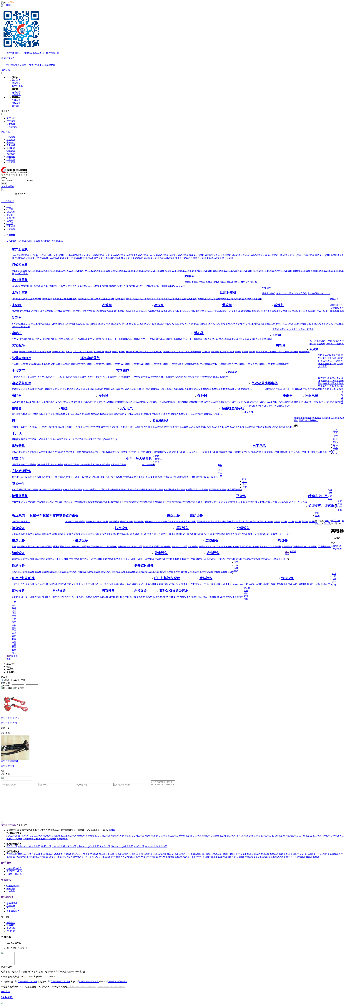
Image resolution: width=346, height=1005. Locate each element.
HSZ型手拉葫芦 (28, 377)
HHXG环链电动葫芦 (146, 364)
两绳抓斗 (16, 427)
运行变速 (71, 389)
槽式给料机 (96, 559)
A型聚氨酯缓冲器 (247, 339)
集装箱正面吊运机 (176, 286)
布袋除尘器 (189, 559)
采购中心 (10, 142)
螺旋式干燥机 (310, 546)
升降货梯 (118, 477)
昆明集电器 (184, 836)
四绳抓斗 (25, 427)
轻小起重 (314, 349)
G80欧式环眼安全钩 (161, 452)
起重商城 (10, 139)
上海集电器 (70, 836)
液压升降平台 (81, 477)
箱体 (113, 389)
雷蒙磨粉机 (202, 521)
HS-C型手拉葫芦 (44, 377)
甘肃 (330, 496)
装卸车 (202, 572)
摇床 (14, 546)
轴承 (178, 584)
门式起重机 (23, 241)
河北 (335, 442)
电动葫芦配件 (314, 293)
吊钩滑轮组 (234, 311)
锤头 (156, 584)
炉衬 (223, 584)
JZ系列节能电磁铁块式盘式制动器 (81, 324)
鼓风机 (207, 584)
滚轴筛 (24, 534)
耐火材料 (215, 584)
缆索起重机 (192, 298)
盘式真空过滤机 (267, 546)
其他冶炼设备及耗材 (308, 420)
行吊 (189, 271)
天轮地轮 (215, 351)
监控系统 (77, 351)
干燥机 (278, 546)
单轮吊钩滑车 (43, 464)
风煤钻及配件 (120, 584)
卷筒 (59, 389)
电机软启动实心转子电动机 (127, 339)
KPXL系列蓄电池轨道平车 (108, 489)
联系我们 (10, 925)
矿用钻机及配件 (265, 406)
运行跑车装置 (50, 389)
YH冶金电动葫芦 (59, 364)
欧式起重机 (57, 241)
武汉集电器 (254, 836)
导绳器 (133, 389)
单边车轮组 (36, 311)
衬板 (161, 584)
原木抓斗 (53, 427)
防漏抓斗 (139, 427)
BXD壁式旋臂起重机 (118, 502)
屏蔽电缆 (104, 414)
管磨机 (218, 521)
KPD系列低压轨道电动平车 (25, 489)
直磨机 (284, 521)
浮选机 (179, 534)
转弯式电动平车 (140, 489)
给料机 (140, 559)
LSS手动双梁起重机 (74, 255)
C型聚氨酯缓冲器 (264, 339)
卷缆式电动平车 (155, 489)
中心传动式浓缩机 (251, 559)
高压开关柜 (156, 351)
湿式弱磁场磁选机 (162, 546)
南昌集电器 (127, 836)
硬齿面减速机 (309, 311)
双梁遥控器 (252, 402)
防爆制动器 (58, 324)
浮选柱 (204, 534)
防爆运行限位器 (310, 389)
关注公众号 (29, 61)
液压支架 (185, 521)
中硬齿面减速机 (295, 311)
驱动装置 (185, 351)
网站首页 (10, 137)
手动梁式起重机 (198, 258)
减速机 (216, 282)
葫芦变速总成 (18, 389)
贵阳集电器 (229, 836)
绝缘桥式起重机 (196, 255)
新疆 (339, 504)
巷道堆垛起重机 (167, 258)
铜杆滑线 (193, 402)
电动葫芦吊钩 (202, 311)
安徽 (157, 462)
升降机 (26, 477)
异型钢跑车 (114, 414)
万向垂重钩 (44, 452)
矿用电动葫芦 (73, 364)
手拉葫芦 (293, 293)
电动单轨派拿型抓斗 (99, 427)
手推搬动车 (128, 477)
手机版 (31, 29)
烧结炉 (266, 584)
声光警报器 (195, 351)
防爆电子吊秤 (326, 452)
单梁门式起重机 (19, 271)
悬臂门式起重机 (284, 271)
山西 (335, 450)
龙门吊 (168, 271)
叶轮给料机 (62, 559)
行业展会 (10, 156)
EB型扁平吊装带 (210, 452)
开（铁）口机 (27, 597)
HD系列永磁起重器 (212, 427)
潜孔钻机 (108, 584)
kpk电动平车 (89, 489)
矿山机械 (232, 372)
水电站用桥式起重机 (159, 255)
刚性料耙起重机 (113, 258)
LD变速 (230, 351)
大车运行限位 (171, 414)
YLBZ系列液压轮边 (133, 324)
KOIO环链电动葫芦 (126, 364)
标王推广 (10, 118)
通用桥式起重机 (182, 258)
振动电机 (56, 351)
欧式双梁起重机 (254, 298)
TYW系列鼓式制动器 (218, 324)
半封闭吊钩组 (215, 311)
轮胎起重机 (58, 298)
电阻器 (17, 395)
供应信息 (335, 520)
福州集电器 (116, 836)
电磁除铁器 (80, 546)
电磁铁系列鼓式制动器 (176, 324)
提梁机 (138, 298)
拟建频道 (10, 154)
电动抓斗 (34, 427)
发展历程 (10, 928)
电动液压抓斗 (82, 427)
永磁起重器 (157, 427)
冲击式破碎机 (126, 521)
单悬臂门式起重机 (319, 271)
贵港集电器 (93, 846)
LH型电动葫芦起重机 (94, 255)
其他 (279, 584)
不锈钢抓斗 (115, 427)
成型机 (70, 597)
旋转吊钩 (172, 311)
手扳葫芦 (16, 377)
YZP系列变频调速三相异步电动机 (157, 339)
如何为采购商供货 (15, 874)
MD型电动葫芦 (138, 377)
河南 (335, 430)
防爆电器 (334, 305)
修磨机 (91, 597)
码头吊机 (140, 286)
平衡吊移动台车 (280, 502)
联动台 (338, 402)
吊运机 (92, 298)
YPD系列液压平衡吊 (298, 502)
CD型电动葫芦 (123, 377)
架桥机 (26, 298)
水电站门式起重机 (119, 271)
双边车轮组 (25, 311)
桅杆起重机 (203, 298)
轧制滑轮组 (257, 311)
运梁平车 (331, 363)
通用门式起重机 (204, 271)
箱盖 (118, 389)
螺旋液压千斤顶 (28, 439)
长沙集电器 (266, 836)
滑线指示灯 (44, 414)
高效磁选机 (148, 546)
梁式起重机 (227, 258)
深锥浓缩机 (266, 559)
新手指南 (6, 862)
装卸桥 (149, 271)
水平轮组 (58, 311)
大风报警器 (55, 414)
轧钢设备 (326, 418)
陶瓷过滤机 (152, 534)
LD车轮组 (79, 311)
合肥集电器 (104, 836)
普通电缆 (86, 414)
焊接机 (137, 597)
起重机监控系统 (306, 329)
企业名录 (10, 145)
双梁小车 (206, 351)
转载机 (217, 572)
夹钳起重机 (88, 258)
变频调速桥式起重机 (179, 255)
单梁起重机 (31, 258)
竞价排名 (10, 908)
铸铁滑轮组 (268, 311)
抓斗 (312, 341)
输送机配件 (17, 572)
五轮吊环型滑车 (102, 464)
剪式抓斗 (62, 427)
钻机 (101, 584)
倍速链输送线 (48, 572)
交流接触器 (132, 414)
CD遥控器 (216, 402)
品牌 (23, 680)
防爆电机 (178, 339)
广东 (335, 433)
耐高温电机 (228, 389)
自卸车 (177, 572)
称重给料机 (85, 559)
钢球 (166, 584)
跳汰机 (56, 546)
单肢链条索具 (241, 452)
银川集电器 (207, 836)
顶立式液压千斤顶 (92, 439)
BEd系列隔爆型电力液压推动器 (309, 324)
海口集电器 (16, 838)
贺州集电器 (127, 846)
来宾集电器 (150, 846)
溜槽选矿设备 (45, 546)
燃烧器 (273, 584)
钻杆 (37, 584)
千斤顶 (329, 341)
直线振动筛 (63, 534)
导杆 (139, 389)
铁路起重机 (214, 298)
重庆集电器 (173, 836)
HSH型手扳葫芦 (94, 377)
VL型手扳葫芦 (109, 377)
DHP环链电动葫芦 (89, 364)
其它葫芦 (302, 293)
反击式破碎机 (78, 521)
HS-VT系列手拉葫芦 (62, 377)
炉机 (201, 584)
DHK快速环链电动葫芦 (185, 364)
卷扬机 (99, 298)
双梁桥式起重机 (322, 255)
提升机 (340, 343)
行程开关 (130, 351)
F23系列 (271, 402)
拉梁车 (340, 363)
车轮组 (188, 282)
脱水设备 (334, 380)
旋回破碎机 (114, 521)
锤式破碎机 (102, 521)
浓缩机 (239, 559)
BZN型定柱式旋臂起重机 (140, 502)
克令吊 (75, 286)
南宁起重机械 (7, 766)
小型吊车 (168, 477)
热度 (8, 666)
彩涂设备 (239, 597)
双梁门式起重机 (179, 271)
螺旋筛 (79, 534)
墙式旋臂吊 (30, 502)
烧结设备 (298, 418)
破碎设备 (322, 378)
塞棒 (290, 584)
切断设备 (335, 418)
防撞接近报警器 (30, 414)
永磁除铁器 (136, 546)
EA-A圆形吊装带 (194, 452)
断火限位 (146, 389)
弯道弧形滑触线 (165, 402)
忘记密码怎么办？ (15, 871)
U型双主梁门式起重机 (73, 271)
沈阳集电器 (59, 836)
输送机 (38, 572)
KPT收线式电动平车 (72, 489)
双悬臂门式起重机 (301, 271)
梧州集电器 (46, 846)
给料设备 (322, 389)
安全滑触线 (151, 402)
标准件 (122, 351)
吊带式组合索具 (73, 452)
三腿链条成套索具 (108, 452)
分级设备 (327, 383)
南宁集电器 (161, 836)
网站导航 (5, 132)
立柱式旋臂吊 (18, 502)
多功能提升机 (148, 464)
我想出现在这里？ (9, 825)
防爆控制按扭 (282, 389)
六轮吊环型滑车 (118, 464)
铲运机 (210, 572)
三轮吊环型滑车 (71, 464)
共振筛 (93, 534)
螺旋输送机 (83, 572)
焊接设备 (140, 590)
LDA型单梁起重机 (20, 255)
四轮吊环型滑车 (87, 464)
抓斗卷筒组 (130, 311)
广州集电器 (28, 838)
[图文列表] (18, 688)
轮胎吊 (171, 298)
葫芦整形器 (246, 389)
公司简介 (10, 922)
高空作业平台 (48, 477)
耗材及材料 (174, 597)
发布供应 (16, 80)
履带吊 (150, 298)
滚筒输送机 (60, 572)
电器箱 (123, 414)
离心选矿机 (22, 546)
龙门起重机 (158, 271)
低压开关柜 (168, 351)
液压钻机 (89, 584)
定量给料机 (51, 559)
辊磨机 (211, 521)
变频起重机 (42, 258)
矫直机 (84, 597)
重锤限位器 (99, 351)
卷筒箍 (151, 311)
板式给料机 (28, 559)
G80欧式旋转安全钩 (126, 452)
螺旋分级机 (253, 534)
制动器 (223, 282)
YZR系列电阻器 (91, 402)
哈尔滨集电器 (242, 836)
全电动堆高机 (179, 477)
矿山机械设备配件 (282, 406)
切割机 (112, 597)
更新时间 (10, 672)
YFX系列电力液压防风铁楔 (111, 324)
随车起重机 (47, 298)
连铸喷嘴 (302, 584)
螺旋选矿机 (33, 546)
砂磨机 (246, 521)
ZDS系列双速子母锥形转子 (101, 339)
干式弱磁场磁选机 (95, 546)
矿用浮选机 (188, 534)
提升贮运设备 (250, 406)
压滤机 (136, 534)
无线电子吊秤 (299, 452)
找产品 (9, 209)
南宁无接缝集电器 (9, 761)
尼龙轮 (99, 311)
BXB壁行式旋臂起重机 (207, 502)
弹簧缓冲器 (212, 339)
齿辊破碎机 (161, 521)
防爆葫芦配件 (191, 389)
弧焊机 (151, 597)
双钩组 (164, 311)
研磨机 (232, 521)
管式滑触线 (108, 402)
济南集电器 (139, 836)
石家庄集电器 (35, 836)
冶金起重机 (54, 258)
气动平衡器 (270, 351)
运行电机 (39, 389)
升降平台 (213, 477)
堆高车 (162, 572)
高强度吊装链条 (57, 452)
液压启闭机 (108, 298)
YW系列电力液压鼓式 (154, 324)
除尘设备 (331, 389)
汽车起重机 (120, 298)
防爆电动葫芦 (268, 293)
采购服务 (6, 880)
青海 (330, 498)
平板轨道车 (126, 489)
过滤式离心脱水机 (167, 534)
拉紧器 (223, 351)
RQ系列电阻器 (33, 402)
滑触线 (335, 308)
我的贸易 (5, 70)
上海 (339, 510)
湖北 (220, 470)
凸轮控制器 (328, 402)
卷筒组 (195, 282)
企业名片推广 (12, 911)
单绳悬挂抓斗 (127, 427)
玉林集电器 (104, 846)
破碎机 (68, 521)
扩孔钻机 (62, 584)
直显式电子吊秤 (271, 452)
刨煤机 (177, 521)
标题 (15, 680)
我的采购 (10, 891)
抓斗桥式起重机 (255, 255)
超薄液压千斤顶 (109, 439)
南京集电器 (82, 836)
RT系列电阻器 (47, 402)
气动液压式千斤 (75, 439)
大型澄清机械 (278, 559)
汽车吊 (157, 298)
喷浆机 (148, 572)
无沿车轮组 (47, 311)
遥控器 (202, 395)
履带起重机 (83, 298)
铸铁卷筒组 (119, 311)
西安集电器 (195, 836)
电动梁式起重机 (214, 258)
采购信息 (10, 218)
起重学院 (10, 159)
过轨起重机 (284, 255)
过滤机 (235, 546)
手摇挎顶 (16, 439)
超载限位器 (270, 389)
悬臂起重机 (230, 502)
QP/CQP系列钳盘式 (237, 324)
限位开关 (139, 351)
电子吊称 (259, 446)
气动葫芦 (325, 293)
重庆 (317, 515)
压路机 (155, 572)
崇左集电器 (161, 846)
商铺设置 (16, 100)
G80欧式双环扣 (144, 452)
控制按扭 (309, 402)
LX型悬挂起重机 (38, 255)
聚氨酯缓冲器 (200, 339)
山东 (335, 439)
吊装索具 (337, 341)
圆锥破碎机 (139, 521)
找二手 (9, 223)
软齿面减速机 (280, 311)
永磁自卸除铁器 (179, 546)
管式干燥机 (298, 546)
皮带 (192, 584)
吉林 (157, 456)
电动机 (230, 282)
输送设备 (18, 565)
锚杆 (129, 584)
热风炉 (259, 584)
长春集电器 (277, 836)
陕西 (330, 493)
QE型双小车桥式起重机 (137, 255)
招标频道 (10, 151)
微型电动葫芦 (167, 377)
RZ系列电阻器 (61, 402)
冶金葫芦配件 (204, 389)
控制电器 (311, 395)
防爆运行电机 (296, 389)
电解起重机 (137, 258)
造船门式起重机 (220, 271)
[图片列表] (6, 688)
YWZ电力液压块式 (21, 324)
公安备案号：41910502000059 (111, 986)
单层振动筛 (51, 534)
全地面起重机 (70, 298)
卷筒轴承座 (141, 311)
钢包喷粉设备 (313, 584)
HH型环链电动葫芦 (107, 364)
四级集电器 (299, 402)
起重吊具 (276, 335)
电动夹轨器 (292, 351)
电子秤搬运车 (313, 452)
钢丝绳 (165, 389)
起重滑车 (321, 343)
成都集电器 (315, 836)
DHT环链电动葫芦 (206, 364)
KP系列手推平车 (234, 489)
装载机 (224, 572)
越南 (14, 650)
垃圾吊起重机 (308, 255)
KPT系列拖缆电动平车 (174, 489)
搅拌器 (324, 584)
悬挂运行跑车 (196, 414)
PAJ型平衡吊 (253, 502)
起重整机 (10, 235)
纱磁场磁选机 (110, 546)
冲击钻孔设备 (18, 584)
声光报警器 (17, 414)
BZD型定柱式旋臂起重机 (76, 502)
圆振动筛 (16, 534)
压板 (44, 351)
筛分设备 (325, 380)
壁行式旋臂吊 (43, 502)
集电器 (335, 311)
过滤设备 (329, 386)
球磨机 (291, 521)
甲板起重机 (129, 286)
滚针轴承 (125, 389)
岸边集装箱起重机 (49, 286)
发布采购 (16, 92)
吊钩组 (202, 282)
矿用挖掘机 (139, 572)
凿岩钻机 (29, 584)
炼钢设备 (307, 418)
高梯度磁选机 (124, 546)
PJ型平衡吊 (241, 502)
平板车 (231, 572)
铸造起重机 (295, 255)
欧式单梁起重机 (239, 298)
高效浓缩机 (212, 559)
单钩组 (157, 311)
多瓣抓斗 (71, 427)
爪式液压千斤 (43, 439)
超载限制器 (156, 389)
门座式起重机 (65, 286)
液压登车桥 (94, 477)
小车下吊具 (331, 343)
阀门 (183, 584)
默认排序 (10, 664)
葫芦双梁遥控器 (239, 402)
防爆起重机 (225, 255)
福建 (220, 464)
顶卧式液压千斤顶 (59, 439)
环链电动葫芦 (282, 293)
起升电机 (29, 389)
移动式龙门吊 (318, 496)
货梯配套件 (87, 351)
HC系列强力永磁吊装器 (283, 427)
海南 (244, 479)
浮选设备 (182, 528)
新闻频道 (10, 148)
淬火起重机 (126, 258)
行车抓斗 (148, 427)
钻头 (97, 584)
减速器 (172, 584)
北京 (339, 507)
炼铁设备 (316, 418)
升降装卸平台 (106, 477)
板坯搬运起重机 (212, 255)
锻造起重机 (99, 258)
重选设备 (336, 383)
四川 (244, 481)
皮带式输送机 (156, 477)
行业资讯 (10, 226)
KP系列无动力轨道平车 (197, 489)
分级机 (287, 534)
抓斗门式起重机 (35, 271)
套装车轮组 (89, 311)
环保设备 (184, 597)
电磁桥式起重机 (270, 255)
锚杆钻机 (43, 584)
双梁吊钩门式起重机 (53, 271)
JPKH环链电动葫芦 (279, 364)
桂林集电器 (34, 846)
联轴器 (245, 351)
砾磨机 (253, 521)
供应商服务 (7, 897)
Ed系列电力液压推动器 (282, 324)
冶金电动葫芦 (18, 364)
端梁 (63, 351)
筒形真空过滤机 (213, 546)
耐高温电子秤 (286, 452)
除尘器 (180, 559)
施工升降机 (35, 298)
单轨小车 (32, 351)
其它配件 (245, 282)
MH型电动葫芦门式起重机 (97, 271)
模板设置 (16, 103)
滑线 (101, 402)
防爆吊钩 (181, 311)
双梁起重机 (20, 258)
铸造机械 (212, 597)
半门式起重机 (21, 273)
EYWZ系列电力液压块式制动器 (290, 857)
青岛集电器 (50, 838)
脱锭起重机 (76, 258)
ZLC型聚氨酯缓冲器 (228, 339)
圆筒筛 (72, 534)
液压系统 (322, 363)
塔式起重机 (17, 298)
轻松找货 (10, 888)
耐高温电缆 (217, 389)
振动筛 (86, 534)
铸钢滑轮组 (246, 311)
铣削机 (126, 597)
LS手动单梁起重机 (55, 255)
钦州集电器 (82, 846)
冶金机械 (248, 412)
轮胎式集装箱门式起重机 (265, 271)
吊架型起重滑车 (28, 464)
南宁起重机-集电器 (10, 718)
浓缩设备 (213, 553)
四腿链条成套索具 (90, 452)
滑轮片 (225, 311)
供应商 (9, 215)
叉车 (147, 477)
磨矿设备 (196, 515)
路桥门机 (130, 298)
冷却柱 (38, 597)
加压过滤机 (226, 546)
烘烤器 (252, 584)
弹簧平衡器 (258, 452)
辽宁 (335, 447)
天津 (317, 513)
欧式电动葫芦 (190, 377)
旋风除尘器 (160, 559)
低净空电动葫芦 (220, 377)
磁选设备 (81, 540)
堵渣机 (45, 597)
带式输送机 (117, 572)
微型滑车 (16, 464)
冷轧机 (63, 597)
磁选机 (202, 546)
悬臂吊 (221, 502)
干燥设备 (338, 386)
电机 (187, 584)
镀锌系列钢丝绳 (176, 389)
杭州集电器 (93, 836)
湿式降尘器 (201, 559)
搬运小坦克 (139, 477)
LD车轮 (15, 311)
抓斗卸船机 (161, 286)
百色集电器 (116, 846)
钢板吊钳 (16, 452)
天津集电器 (23, 836)
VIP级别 (10, 669)
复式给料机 (108, 559)
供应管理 (16, 83)
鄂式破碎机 (91, 521)
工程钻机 (71, 584)
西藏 (330, 490)
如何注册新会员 (14, 868)
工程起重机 (46, 241)
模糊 (6, 680)
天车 (194, 271)
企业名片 (10, 124)
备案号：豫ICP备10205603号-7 (81, 986)
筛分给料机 (130, 559)
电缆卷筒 (23, 351)
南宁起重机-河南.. (9, 723)
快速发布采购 (12, 885)
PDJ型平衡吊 (266, 502)
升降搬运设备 (324, 355)
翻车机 (184, 572)
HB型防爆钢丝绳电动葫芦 (37, 364)
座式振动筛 (33, 534)
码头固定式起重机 (20, 286)
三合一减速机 (323, 311)
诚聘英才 (10, 931)
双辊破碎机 (150, 521)
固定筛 (100, 534)
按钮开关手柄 (203, 402)
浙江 (335, 445)
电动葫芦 (266, 288)
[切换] (11, 2)
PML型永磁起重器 (231, 427)
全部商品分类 (7, 201)
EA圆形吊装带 (178, 452)
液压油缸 (16, 521)
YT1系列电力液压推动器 (259, 324)
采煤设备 (331, 378)
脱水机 (143, 534)
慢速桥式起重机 (239, 255)
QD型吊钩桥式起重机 (115, 255)
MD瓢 (237, 389)
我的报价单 (17, 86)
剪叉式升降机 (202, 477)
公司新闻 (16, 106)
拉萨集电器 (327, 836)
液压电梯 (191, 477)
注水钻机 (80, 584)
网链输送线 (94, 572)
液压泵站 (25, 521)
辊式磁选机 (193, 546)
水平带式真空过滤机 (249, 546)
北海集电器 (57, 846)
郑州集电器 (150, 836)
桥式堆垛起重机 (151, 258)
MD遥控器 (226, 402)
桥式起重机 (11, 241)
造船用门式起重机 (137, 271)
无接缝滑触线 (121, 402)
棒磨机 (260, 521)
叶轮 (197, 584)
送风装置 (16, 597)
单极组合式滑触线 (137, 402)
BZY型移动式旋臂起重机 (183, 502)
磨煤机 (312, 521)
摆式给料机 (119, 559)
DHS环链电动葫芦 (165, 364)
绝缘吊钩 (191, 311)
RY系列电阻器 (76, 402)
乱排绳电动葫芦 (204, 377)
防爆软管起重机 (116, 286)
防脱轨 (252, 351)
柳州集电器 (23, 846)
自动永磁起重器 (247, 427)
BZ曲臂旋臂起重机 (162, 502)
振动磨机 (268, 521)
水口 (295, 584)
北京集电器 (11, 836)
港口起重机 (34, 241)
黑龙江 (158, 459)
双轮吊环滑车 (56, 464)
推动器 (26, 326)
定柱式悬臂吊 (56, 502)
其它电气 (293, 329)
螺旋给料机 (17, 559)
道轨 (49, 351)
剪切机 (119, 597)
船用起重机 (35, 286)
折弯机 (56, 597)
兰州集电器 (218, 836)
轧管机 (98, 597)
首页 (8, 206)
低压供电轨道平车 (217, 489)
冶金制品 (163, 597)
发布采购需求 (7, 186)
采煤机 (170, 521)
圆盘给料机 (40, 559)
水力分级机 (242, 534)
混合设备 (202, 597)
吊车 (144, 298)
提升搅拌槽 (231, 534)
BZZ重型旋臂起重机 (98, 502)
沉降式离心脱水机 (123, 534)
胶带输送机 (28, 572)
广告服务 (10, 121)
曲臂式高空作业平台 (65, 477)
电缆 (286, 329)
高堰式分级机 (277, 534)
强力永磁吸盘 (181, 427)
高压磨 (305, 521)
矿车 (190, 572)
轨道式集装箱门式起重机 (240, 271)
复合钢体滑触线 (180, 402)
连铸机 (284, 584)
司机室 (69, 351)
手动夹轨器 (281, 351)
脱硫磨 (277, 521)
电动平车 (336, 355)
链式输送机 (106, 572)
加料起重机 (65, 258)
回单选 (293, 551)
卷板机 (77, 597)
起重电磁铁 (319, 341)
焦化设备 (230, 597)
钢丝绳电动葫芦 (153, 377)
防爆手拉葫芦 (79, 377)
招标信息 (10, 212)
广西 (220, 476)
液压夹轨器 (304, 351)
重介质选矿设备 (67, 546)
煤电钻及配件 (138, 584)
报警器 (280, 329)
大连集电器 (39, 838)
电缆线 (108, 351)
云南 (244, 487)
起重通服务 (11, 127)
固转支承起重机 (100, 286)
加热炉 (235, 584)
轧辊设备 (193, 597)
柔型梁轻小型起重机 (332, 361)
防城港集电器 (69, 846)
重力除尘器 (171, 559)
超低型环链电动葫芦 (260, 364)
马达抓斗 (43, 427)
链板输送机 (128, 572)
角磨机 (298, 521)
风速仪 (147, 351)
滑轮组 (209, 282)
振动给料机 (149, 559)
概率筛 (42, 534)
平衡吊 (330, 358)
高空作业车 (17, 477)
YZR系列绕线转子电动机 (24, 339)
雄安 (14, 653)
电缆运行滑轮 (144, 414)
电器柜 (115, 351)
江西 (220, 467)
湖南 (220, 473)
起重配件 (189, 276)
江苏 (335, 436)
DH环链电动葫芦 (223, 364)
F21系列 (262, 402)
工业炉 (228, 584)
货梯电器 (322, 366)
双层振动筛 (109, 534)
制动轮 (238, 351)
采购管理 (16, 94)
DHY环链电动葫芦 (241, 364)
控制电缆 (318, 402)
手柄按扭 (99, 389)
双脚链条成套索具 (29, 452)
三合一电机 (188, 339)
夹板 (39, 351)
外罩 (64, 389)
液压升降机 (35, 477)
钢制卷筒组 (107, 311)
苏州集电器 (62, 838)
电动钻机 (149, 584)
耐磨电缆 (95, 414)
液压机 (105, 597)
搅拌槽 (197, 534)
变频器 (218, 414)
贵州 (244, 484)
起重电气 (334, 299)
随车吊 (164, 298)
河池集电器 (139, 846)
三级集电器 (288, 402)
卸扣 (250, 452)
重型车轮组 (68, 311)
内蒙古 (336, 453)
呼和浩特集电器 (290, 836)
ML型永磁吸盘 (196, 427)
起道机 (177, 351)
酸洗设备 (221, 597)
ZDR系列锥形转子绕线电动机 (73, 339)
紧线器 (15, 351)
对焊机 (144, 597)
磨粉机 (193, 521)
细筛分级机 (265, 534)
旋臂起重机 (20, 496)
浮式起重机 (150, 286)
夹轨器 (253, 282)
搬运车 (195, 572)
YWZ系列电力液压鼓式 (41, 324)
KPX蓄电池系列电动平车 (50, 489)
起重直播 (10, 162)
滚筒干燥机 (287, 546)
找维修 (9, 221)
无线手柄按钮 (158, 414)
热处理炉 (243, 584)
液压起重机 (180, 298)
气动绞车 (260, 351)
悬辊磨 (225, 521)
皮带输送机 (71, 572)
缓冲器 (237, 282)
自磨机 (239, 521)
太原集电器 (48, 836)
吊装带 (231, 452)
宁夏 (339, 501)
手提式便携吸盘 (263, 427)
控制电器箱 (88, 389)
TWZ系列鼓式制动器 (197, 324)
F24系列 (279, 402)
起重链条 (223, 452)
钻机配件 (53, 584)
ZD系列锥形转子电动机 (47, 339)
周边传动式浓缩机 (226, 559)
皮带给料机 (74, 559)
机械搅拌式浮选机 (216, 534)
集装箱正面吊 (85, 286)
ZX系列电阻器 (19, 402)
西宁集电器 (304, 836)
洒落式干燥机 (324, 546)
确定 (287, 551)
